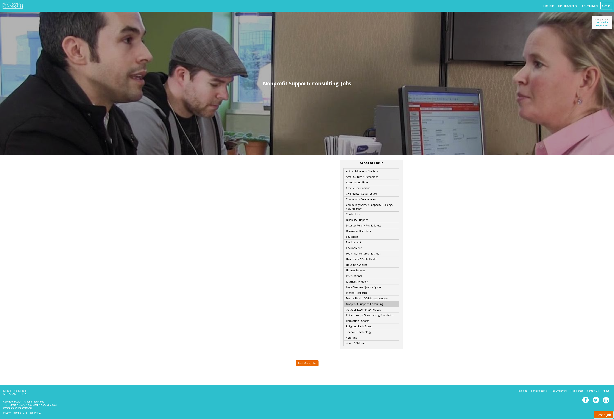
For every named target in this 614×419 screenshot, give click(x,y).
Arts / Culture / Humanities (362, 177)
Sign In (606, 6)
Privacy (7, 412)
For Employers (589, 5)
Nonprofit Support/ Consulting (364, 304)
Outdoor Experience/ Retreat (363, 309)
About (606, 390)
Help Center (577, 390)
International (354, 276)
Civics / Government (358, 188)
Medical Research (356, 293)
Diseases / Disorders (358, 231)
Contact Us (593, 390)
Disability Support (357, 220)
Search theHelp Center (602, 24)
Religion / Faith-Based (359, 326)
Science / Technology (358, 332)
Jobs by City (35, 412)
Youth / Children (356, 343)
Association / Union (357, 182)
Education (352, 236)
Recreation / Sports (357, 321)
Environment (354, 248)
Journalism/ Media (357, 281)
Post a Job (603, 415)
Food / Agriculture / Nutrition (363, 253)
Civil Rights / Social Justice (361, 193)
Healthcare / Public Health (361, 259)
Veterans (351, 337)
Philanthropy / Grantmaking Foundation (370, 315)
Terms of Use (20, 412)
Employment (353, 242)
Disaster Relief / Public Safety (363, 225)
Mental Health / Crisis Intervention (367, 298)
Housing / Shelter (356, 265)
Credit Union (353, 214)
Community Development (361, 199)
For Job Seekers (567, 5)
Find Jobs (548, 5)
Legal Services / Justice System (364, 287)
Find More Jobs (307, 363)
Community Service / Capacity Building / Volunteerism (369, 206)
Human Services (355, 270)
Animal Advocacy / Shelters (362, 171)
